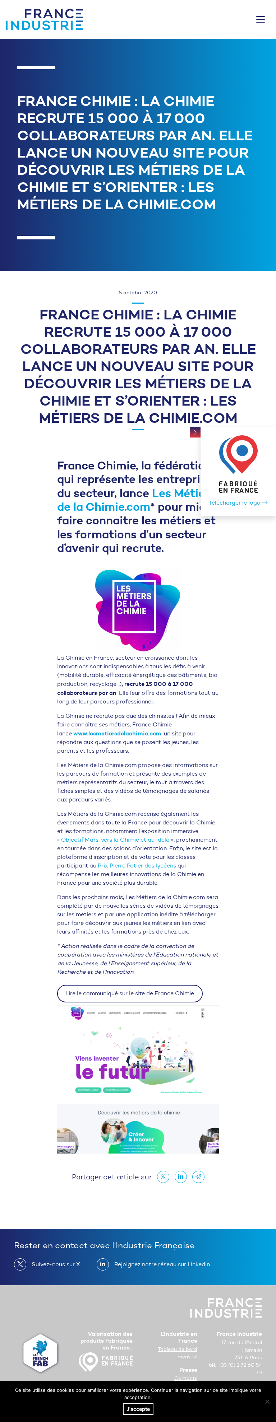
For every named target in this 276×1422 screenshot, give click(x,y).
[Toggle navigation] (260, 19)
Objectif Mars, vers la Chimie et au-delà (116, 839)
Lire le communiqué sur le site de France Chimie (129, 993)
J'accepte (138, 1409)
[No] (267, 1401)
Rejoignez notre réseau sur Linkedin (162, 1264)
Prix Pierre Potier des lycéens (137, 865)
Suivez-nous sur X (56, 1264)
